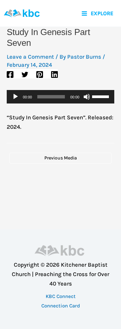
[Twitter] (25, 74)
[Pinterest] (39, 74)
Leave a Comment (30, 56)
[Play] (15, 96)
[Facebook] (10, 74)
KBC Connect (61, 296)
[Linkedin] (54, 74)
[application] (60, 96)
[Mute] (86, 96)
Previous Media (60, 158)
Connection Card (60, 306)
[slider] (101, 96)
